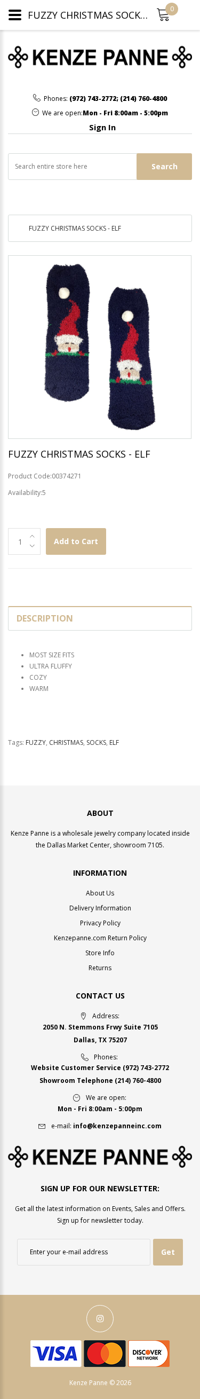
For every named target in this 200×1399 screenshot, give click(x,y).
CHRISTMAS (66, 742)
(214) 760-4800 (143, 99)
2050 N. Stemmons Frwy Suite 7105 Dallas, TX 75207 (100, 1033)
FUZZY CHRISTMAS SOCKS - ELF (75, 228)
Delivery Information (100, 908)
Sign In (102, 127)
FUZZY (36, 742)
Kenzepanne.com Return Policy (100, 937)
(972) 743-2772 (92, 99)
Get (168, 1252)
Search (164, 166)
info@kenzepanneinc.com (117, 1125)
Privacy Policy (100, 923)
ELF (114, 742)
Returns (100, 967)
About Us (100, 893)
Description (45, 618)
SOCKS (96, 742)
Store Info (100, 952)
